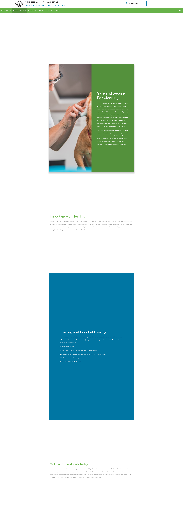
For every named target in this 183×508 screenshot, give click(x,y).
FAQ (52, 10)
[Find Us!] (180, 10)
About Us (8, 10)
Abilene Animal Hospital (42, 2)
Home (2, 10)
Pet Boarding (31, 10)
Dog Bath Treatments (43, 10)
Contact (57, 10)
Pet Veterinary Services (18, 10)
